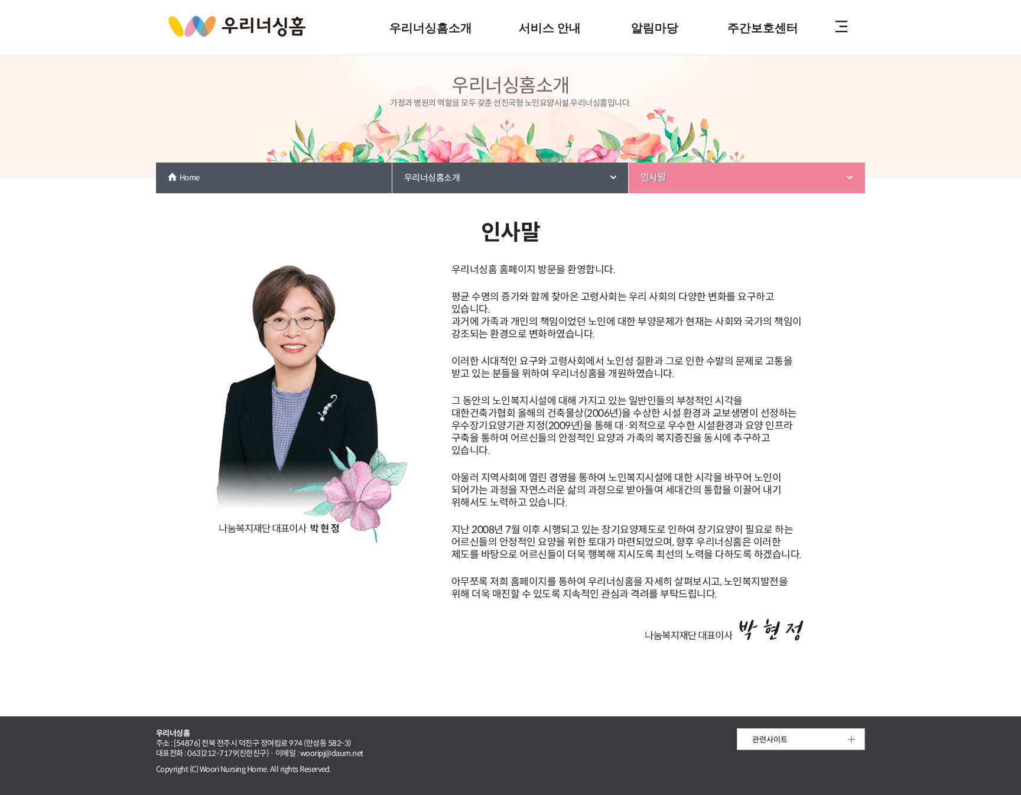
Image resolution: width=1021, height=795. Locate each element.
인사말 (653, 177)
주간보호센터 (762, 27)
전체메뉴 (841, 28)
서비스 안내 (550, 27)
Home (190, 178)
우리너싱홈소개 (430, 27)
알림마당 (654, 27)
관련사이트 (770, 740)
